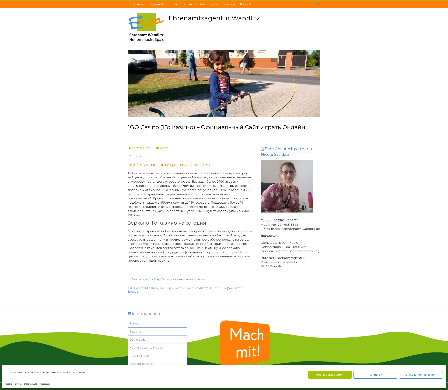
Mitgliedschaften (141, 363)
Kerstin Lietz (140, 148)
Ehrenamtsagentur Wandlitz (214, 18)
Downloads (137, 339)
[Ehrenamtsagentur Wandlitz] (224, 83)
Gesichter (229, 4)
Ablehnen (375, 374)
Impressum (45, 383)
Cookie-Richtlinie (13, 383)
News (164, 148)
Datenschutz (30, 383)
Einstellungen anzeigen (420, 374)
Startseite (136, 4)
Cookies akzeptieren (330, 374)
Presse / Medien (141, 355)
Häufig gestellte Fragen (146, 347)
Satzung (136, 331)
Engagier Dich (157, 4)
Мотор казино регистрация (166, 279)
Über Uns (178, 4)
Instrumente (209, 4)
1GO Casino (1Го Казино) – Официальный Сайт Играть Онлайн (185, 289)
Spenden (136, 323)
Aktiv (192, 4)
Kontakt (245, 4)
